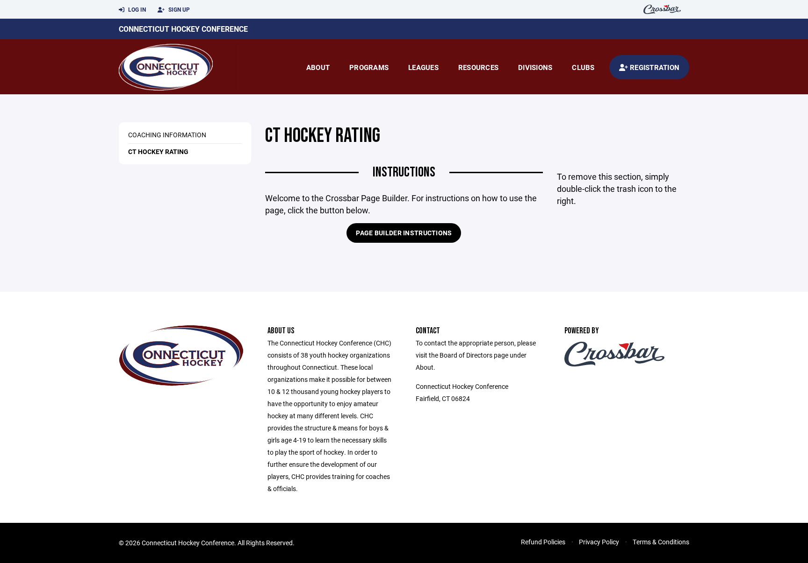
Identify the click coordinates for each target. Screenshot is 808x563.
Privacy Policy (599, 541)
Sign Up (178, 9)
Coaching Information (167, 134)
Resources (478, 67)
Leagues (423, 67)
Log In (136, 9)
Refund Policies (543, 541)
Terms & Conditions (661, 541)
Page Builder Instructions (404, 232)
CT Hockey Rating (158, 151)
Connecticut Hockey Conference (183, 29)
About (318, 67)
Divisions (535, 67)
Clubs (583, 67)
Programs (369, 67)
